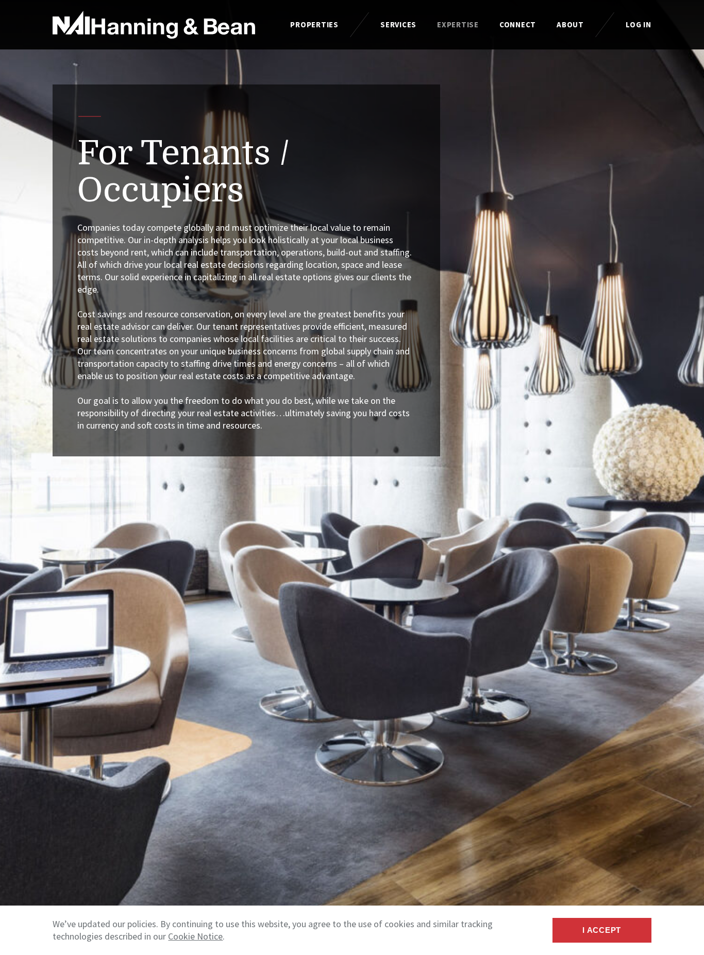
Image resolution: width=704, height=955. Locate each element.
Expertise (458, 24)
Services (398, 24)
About (570, 24)
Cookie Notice (195, 936)
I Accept (601, 930)
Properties (314, 24)
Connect (517, 24)
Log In (638, 24)
